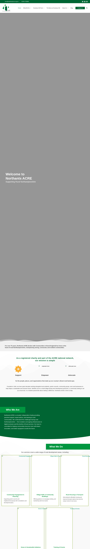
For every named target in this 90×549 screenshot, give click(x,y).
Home (19, 8)
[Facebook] (82, 1)
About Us (64, 8)
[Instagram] (84, 1)
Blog (72, 8)
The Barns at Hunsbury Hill (53, 8)
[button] (30, 8)
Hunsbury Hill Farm (38, 8)
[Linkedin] (87, 1)
